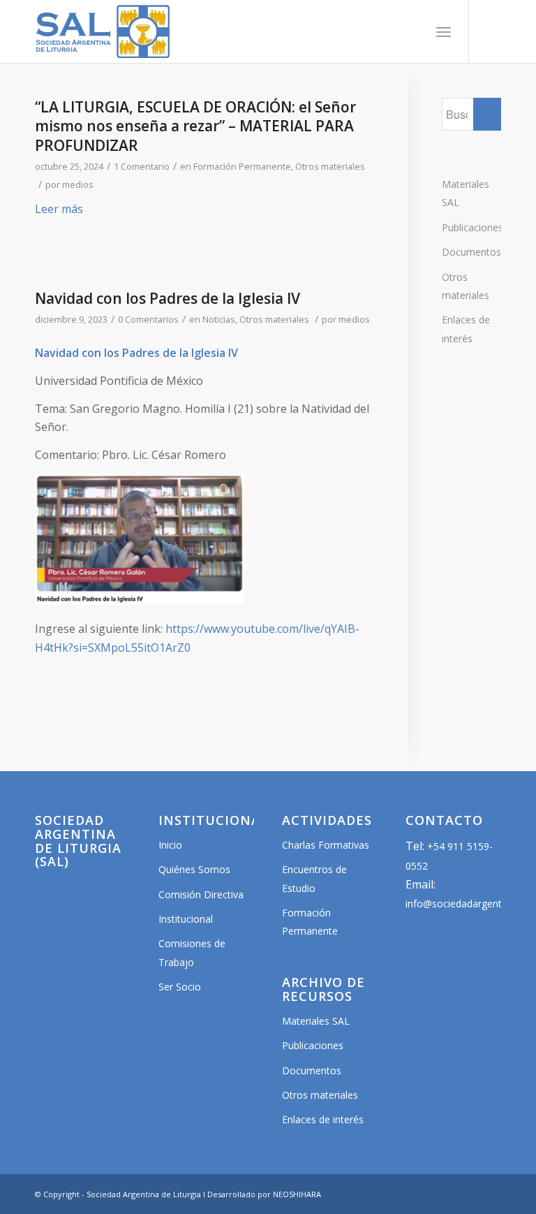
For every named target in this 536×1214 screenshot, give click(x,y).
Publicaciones (471, 227)
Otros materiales (330, 166)
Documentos (471, 251)
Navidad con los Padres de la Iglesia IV (167, 298)
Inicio (170, 844)
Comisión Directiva (201, 894)
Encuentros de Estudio (314, 878)
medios (78, 184)
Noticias (218, 319)
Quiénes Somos (194, 869)
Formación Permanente (242, 166)
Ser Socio (179, 986)
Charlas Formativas (325, 844)
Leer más (59, 209)
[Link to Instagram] (490, 31)
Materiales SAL (465, 193)
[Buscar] (412, 31)
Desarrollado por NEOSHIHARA (264, 1194)
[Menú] (443, 31)
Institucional (185, 919)
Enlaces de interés (466, 328)
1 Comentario (142, 166)
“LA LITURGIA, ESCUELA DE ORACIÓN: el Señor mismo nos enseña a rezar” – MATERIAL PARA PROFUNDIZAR (195, 126)
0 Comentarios (148, 319)
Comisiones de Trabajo (191, 952)
